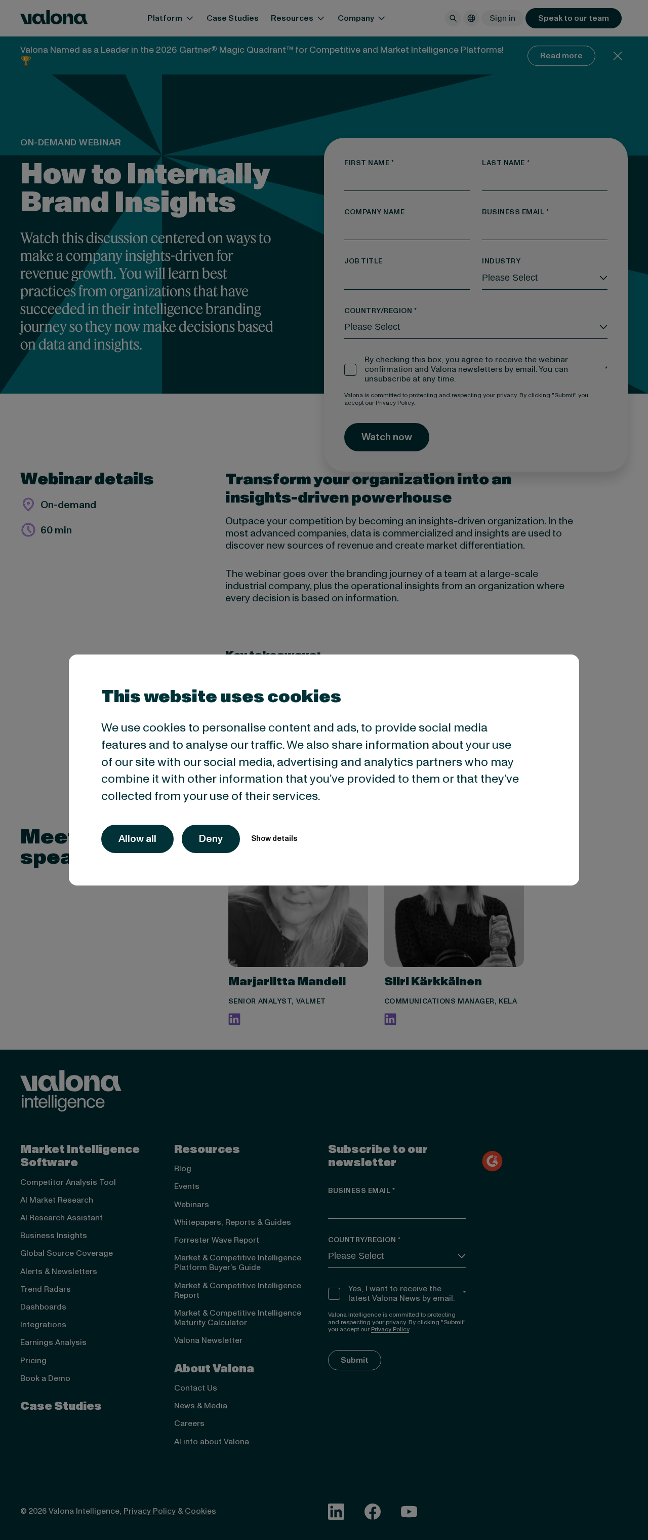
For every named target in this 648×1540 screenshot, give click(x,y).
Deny (211, 839)
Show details (274, 839)
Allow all (137, 839)
